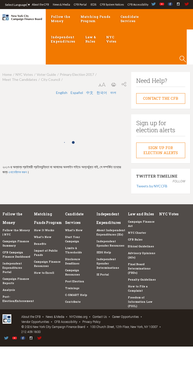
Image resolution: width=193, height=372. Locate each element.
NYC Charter (137, 232)
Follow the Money (60, 18)
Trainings (72, 288)
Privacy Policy (91, 322)
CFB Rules (135, 239)
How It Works (44, 230)
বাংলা (113, 92)
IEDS (93, 4)
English (62, 92)
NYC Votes (111, 39)
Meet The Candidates (20, 79)
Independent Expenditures (63, 39)
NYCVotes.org (78, 317)
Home (7, 74)
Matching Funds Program (95, 18)
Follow (179, 181)
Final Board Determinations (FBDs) (139, 268)
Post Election (74, 281)
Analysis (9, 290)
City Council (50, 79)
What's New (43, 237)
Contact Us (99, 317)
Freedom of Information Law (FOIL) (140, 302)
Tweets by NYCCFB (151, 186)
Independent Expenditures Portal (12, 268)
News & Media (61, 4)
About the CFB (40, 4)
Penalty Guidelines (142, 279)
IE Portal (102, 274)
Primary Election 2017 (77, 74)
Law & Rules (90, 39)
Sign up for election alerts (160, 150)
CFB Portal (80, 4)
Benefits (40, 244)
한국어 (102, 92)
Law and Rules (141, 214)
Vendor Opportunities (35, 322)
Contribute (73, 301)
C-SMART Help (76, 295)
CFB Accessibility (138, 4)
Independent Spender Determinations (107, 263)
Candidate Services (129, 18)
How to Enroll (44, 273)
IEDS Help (103, 252)
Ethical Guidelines (141, 246)
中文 (90, 92)
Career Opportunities (125, 317)
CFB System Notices (112, 4)
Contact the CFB (160, 98)
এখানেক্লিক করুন (17, 172)
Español (77, 92)
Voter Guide (46, 74)
